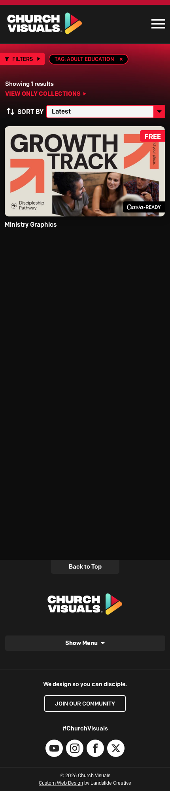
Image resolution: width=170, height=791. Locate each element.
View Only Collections (43, 93)
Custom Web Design (61, 783)
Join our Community (85, 703)
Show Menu (81, 643)
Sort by (30, 112)
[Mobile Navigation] (156, 23)
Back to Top (85, 566)
